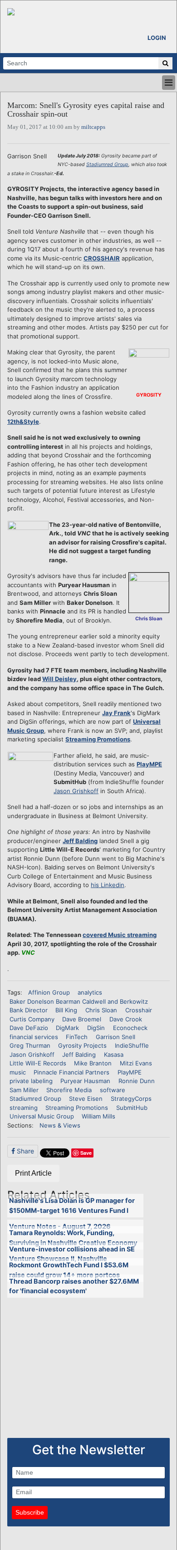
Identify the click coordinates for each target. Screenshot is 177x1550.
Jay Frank (116, 712)
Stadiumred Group (107, 164)
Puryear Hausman (85, 1080)
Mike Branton (93, 1063)
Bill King (66, 1010)
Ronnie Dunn (136, 1080)
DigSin (96, 1027)
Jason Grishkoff (76, 791)
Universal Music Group (42, 1116)
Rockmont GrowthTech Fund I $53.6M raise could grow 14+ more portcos (68, 1270)
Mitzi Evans (136, 1063)
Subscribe (29, 1512)
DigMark (67, 1027)
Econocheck (130, 1027)
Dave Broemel (81, 1019)
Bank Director (29, 1010)
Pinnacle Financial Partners (71, 1072)
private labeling (31, 1080)
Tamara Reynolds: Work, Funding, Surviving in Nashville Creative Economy (73, 1237)
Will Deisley (59, 678)
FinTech (77, 1036)
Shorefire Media (69, 1090)
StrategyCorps (131, 1098)
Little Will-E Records (38, 1063)
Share (24, 1151)
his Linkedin (107, 884)
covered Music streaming (120, 934)
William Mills (98, 1116)
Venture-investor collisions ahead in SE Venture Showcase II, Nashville (72, 1254)
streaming (24, 1107)
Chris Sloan (101, 1010)
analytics (90, 992)
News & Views (59, 1125)
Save (86, 1152)
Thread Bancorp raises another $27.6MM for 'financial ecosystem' (74, 1286)
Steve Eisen (86, 1098)
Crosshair (138, 1010)
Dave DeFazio (29, 1027)
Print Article (33, 1173)
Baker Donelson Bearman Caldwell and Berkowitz (79, 1001)
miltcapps (93, 126)
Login (157, 37)
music (18, 1072)
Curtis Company (32, 1019)
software (112, 1090)
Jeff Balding (80, 840)
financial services (34, 1036)
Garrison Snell (115, 1036)
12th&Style (23, 421)
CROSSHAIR (102, 258)
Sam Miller (24, 1090)
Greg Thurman (30, 1045)
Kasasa (113, 1054)
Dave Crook (125, 1019)
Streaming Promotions (97, 739)
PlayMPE (149, 764)
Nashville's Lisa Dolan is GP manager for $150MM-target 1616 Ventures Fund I (72, 1205)
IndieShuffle (132, 1045)
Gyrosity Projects (82, 1045)
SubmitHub (132, 1107)
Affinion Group (49, 992)
